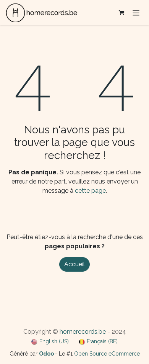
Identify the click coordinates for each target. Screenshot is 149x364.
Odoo (47, 354)
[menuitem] (50, 341)
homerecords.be (83, 331)
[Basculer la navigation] (136, 12)
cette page (90, 190)
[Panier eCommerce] (121, 12)
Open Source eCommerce (107, 354)
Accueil (74, 264)
